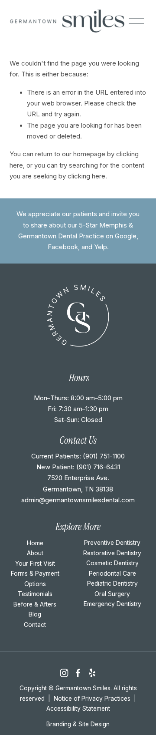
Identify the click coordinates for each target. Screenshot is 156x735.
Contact (35, 624)
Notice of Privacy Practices (92, 698)
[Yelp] (92, 673)
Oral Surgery (112, 593)
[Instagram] (64, 673)
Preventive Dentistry (112, 542)
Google (125, 236)
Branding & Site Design (78, 724)
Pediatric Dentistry (112, 583)
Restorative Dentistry (112, 553)
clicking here (86, 176)
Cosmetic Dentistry (112, 563)
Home (35, 543)
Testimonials (35, 593)
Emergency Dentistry (112, 603)
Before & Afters (34, 604)
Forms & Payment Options (35, 578)
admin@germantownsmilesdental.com (78, 500)
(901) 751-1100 (104, 456)
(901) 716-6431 (98, 467)
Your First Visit (35, 563)
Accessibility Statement (78, 708)
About (35, 553)
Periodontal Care (112, 573)
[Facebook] (78, 673)
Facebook (63, 247)
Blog (35, 614)
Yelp (100, 247)
